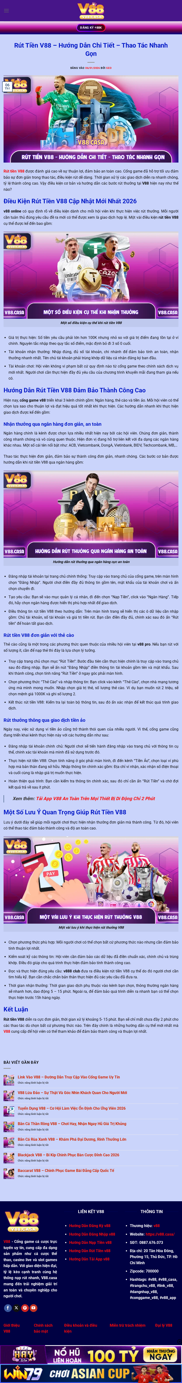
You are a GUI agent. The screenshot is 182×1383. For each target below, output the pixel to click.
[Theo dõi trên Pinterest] (25, 1308)
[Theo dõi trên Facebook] (8, 1308)
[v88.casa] (91, 11)
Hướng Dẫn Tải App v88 (89, 1259)
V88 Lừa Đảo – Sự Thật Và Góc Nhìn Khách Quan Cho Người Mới (72, 1092)
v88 (157, 1225)
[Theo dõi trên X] (16, 1308)
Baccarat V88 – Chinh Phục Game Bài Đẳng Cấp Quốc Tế (66, 1170)
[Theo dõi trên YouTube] (33, 1308)
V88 (7, 1031)
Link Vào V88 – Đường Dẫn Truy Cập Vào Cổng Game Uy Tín (69, 1077)
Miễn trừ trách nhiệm (128, 1325)
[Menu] (6, 10)
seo (109, 68)
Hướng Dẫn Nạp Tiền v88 (90, 1242)
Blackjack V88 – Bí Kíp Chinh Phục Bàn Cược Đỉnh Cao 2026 (68, 1155)
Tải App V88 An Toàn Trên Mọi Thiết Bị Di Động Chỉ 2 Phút (95, 798)
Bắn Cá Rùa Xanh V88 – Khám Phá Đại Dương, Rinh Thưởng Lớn (72, 1139)
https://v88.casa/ (160, 1234)
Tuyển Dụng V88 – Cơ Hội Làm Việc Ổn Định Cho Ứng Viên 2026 (72, 1108)
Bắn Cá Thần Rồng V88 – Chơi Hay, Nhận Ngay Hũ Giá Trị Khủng (72, 1123)
